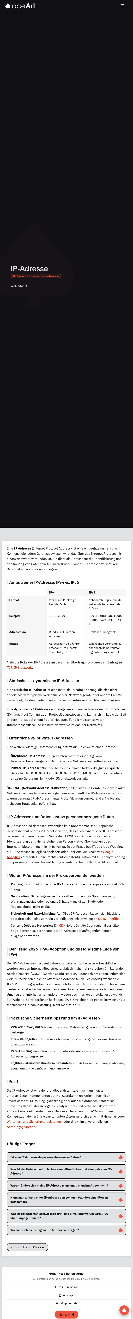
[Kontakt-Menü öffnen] (124, 1310)
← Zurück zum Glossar (27, 1247)
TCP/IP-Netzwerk (19, 667)
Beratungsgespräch (21, 1127)
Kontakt (64, 1314)
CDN (62, 925)
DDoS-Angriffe (108, 918)
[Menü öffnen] (122, 6)
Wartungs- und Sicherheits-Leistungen (35, 1121)
